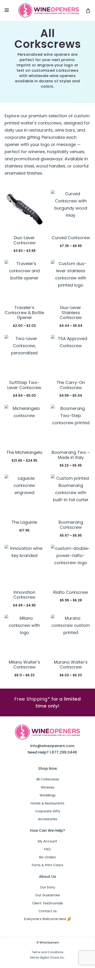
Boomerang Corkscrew (71, 524)
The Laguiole (24, 522)
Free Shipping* (32, 699)
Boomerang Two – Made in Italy (71, 454)
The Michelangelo (24, 452)
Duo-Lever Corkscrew (24, 240)
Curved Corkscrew (71, 238)
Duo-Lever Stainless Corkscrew (71, 312)
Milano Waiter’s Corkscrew (24, 664)
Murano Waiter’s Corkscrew (71, 664)
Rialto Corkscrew (70, 592)
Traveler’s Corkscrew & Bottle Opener (24, 312)
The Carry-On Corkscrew (70, 385)
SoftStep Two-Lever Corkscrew (24, 385)
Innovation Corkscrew (24, 594)
